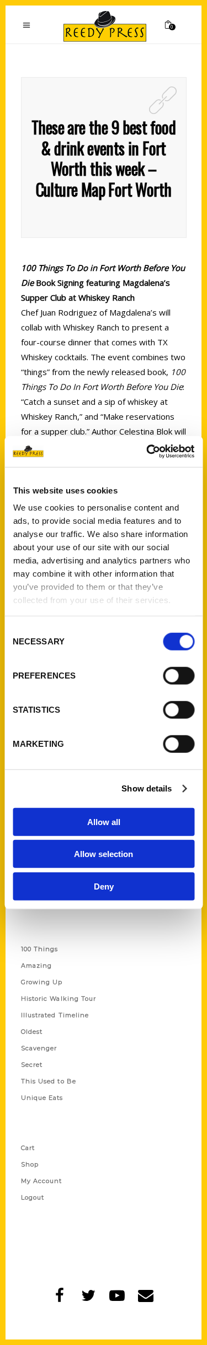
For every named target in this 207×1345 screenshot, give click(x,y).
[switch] (178, 675)
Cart (28, 1148)
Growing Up (42, 982)
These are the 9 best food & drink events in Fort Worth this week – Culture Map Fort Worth (103, 158)
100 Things (40, 949)
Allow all (103, 821)
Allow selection (103, 854)
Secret (32, 1065)
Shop (30, 1164)
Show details (146, 788)
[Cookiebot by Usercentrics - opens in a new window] (147, 451)
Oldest (32, 1031)
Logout (33, 1197)
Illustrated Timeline (55, 1015)
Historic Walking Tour (59, 998)
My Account (41, 1181)
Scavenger (39, 1048)
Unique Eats (42, 1098)
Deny (104, 886)
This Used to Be (49, 1081)
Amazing (36, 965)
